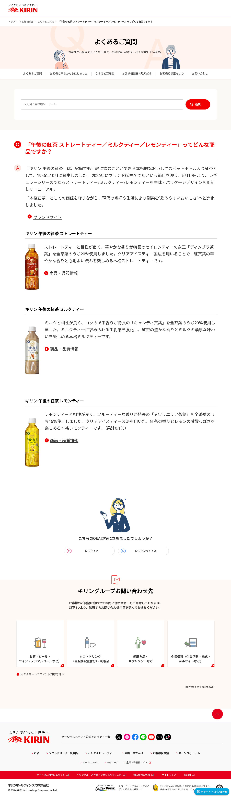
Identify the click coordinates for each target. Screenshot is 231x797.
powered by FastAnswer (200, 687)
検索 (198, 104)
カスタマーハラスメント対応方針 (42, 675)
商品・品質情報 (63, 273)
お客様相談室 (26, 21)
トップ (11, 21)
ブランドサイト (47, 217)
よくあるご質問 (46, 21)
